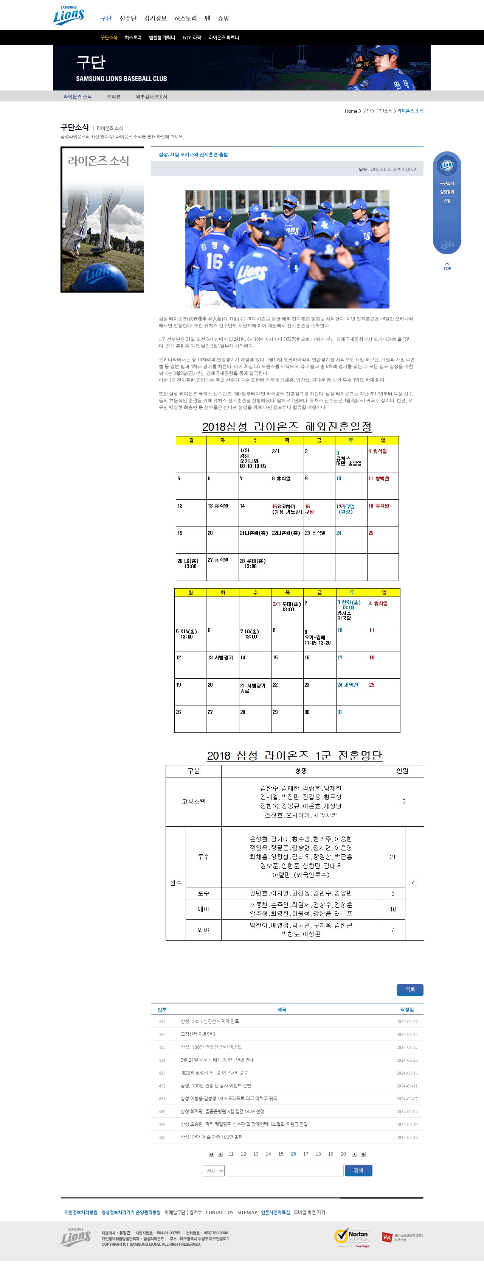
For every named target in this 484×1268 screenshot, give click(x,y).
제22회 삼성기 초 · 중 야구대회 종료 (214, 1072)
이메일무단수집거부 (183, 1212)
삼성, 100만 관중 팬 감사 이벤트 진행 (216, 1085)
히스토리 (133, 37)
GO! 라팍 (192, 37)
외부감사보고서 (152, 96)
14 (268, 1154)
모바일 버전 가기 (309, 1212)
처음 (211, 1154)
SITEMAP (247, 1212)
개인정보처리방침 (81, 1212)
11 (231, 1154)
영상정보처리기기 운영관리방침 (131, 1212)
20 (343, 1154)
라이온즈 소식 (78, 96)
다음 (354, 1154)
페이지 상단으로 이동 (447, 266)
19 (331, 1154)
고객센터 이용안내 (198, 1034)
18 (318, 1154)
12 (243, 1154)
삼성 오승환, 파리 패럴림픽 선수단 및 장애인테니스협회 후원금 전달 (244, 1124)
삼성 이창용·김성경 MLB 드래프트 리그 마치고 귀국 (229, 1098)
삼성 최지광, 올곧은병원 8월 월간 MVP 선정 (222, 1111)
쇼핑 (223, 18)
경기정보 (155, 18)
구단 (106, 18)
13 (256, 1154)
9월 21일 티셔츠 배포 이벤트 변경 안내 (217, 1059)
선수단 (128, 18)
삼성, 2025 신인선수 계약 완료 (210, 1021)
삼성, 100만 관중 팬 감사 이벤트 (211, 1047)
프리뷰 (114, 96)
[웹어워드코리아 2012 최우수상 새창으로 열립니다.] (403, 1230)
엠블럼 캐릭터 (162, 37)
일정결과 (447, 192)
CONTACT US (220, 1212)
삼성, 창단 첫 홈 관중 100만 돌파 (212, 1137)
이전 (220, 1154)
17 (306, 1154)
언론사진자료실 (275, 1212)
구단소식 (109, 37)
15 (281, 1154)
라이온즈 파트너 (224, 37)
